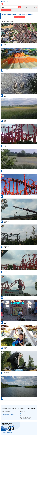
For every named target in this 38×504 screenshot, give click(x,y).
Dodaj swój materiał (6, 10)
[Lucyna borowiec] (2, 75)
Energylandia (6, 196)
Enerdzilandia (6, 221)
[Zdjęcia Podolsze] (27, 7)
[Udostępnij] (2, 45)
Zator (5, 45)
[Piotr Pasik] (2, 176)
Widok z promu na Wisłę (8, 397)
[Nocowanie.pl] (5, 1)
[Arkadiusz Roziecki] (2, 302)
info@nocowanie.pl (23, 413)
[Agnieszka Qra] (2, 24)
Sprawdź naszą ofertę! (7, 432)
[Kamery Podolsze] (29, 7)
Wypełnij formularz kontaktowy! (8, 414)
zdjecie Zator (6, 372)
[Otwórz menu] (1, 1)
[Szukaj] (19, 7)
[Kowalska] (2, 201)
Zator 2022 (6, 44)
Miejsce (5, 399)
